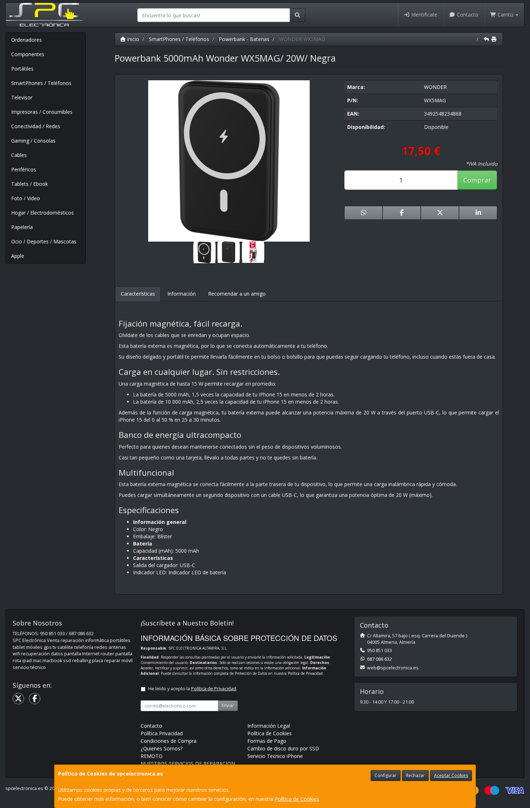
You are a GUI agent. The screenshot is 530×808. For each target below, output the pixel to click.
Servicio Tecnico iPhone (275, 756)
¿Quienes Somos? (161, 748)
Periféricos (23, 169)
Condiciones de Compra (168, 740)
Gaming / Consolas (33, 140)
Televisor (21, 97)
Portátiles (22, 68)
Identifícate (423, 14)
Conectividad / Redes (35, 126)
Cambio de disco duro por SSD (283, 748)
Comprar (477, 180)
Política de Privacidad (305, 673)
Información (181, 293)
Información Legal (268, 725)
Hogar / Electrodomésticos (42, 212)
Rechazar (415, 775)
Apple (17, 255)
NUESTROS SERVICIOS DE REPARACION (188, 763)
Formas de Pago (266, 740)
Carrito (505, 14)
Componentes (27, 54)
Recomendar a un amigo (237, 293)
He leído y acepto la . (192, 689)
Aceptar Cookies (451, 775)
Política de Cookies (297, 798)
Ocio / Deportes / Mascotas (43, 241)
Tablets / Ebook (29, 183)
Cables (19, 155)
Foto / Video (25, 198)
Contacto (466, 14)
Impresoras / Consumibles (41, 111)
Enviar (228, 705)
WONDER (435, 87)
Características (138, 293)
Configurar (386, 775)
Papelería (22, 227)
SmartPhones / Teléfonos (41, 83)
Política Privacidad (162, 733)
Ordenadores (26, 39)
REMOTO (152, 756)
